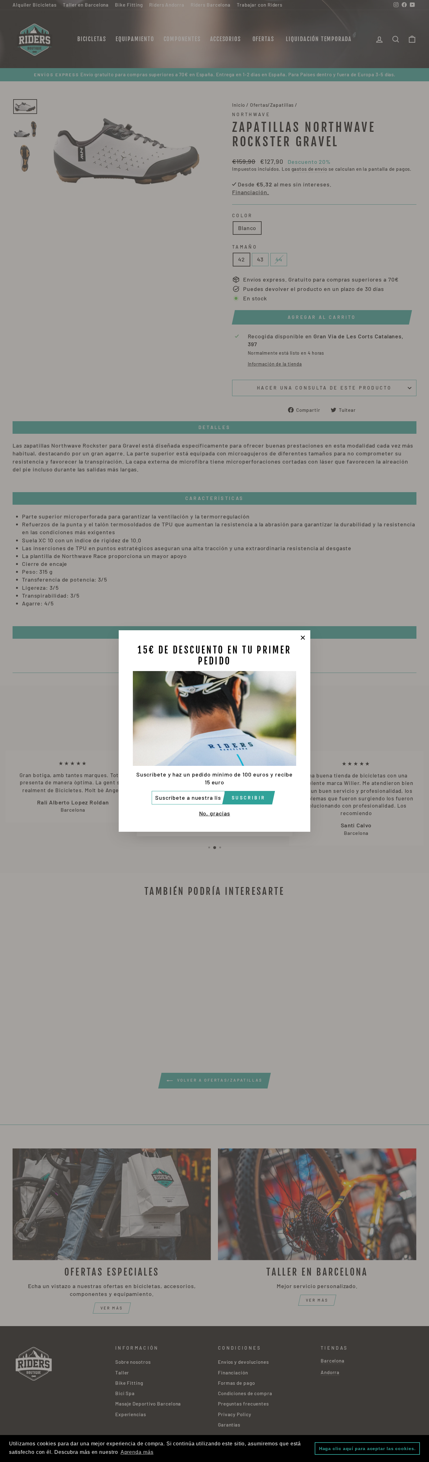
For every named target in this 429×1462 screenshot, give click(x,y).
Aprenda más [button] (137, 1452)
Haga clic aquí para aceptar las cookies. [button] (367, 1448)
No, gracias (214, 813)
